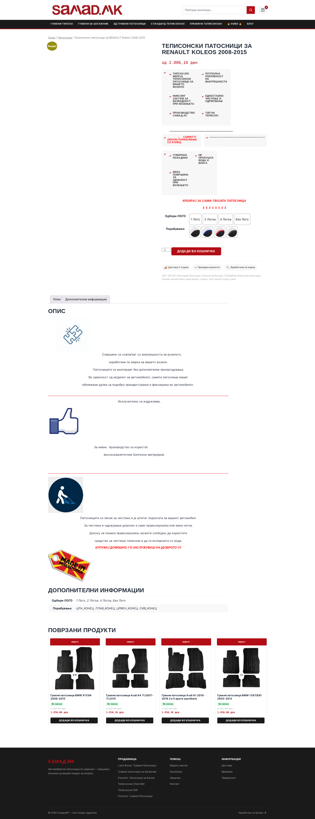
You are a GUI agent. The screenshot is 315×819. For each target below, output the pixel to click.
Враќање (227, 771)
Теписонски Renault (212, 275)
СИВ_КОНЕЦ (148, 608)
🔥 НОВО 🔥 (234, 23)
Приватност (229, 777)
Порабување (175, 229)
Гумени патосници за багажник (137, 771)
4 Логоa (105, 600)
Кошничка (176, 771)
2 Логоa (92, 600)
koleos (226, 279)
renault (218, 279)
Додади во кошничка (196, 251)
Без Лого (119, 600)
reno (211, 279)
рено (233, 279)
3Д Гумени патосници (130, 23)
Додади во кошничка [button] (74, 720)
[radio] (195, 219)
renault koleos (178, 279)
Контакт (174, 783)
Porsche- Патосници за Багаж (136, 777)
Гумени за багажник (93, 23)
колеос (204, 279)
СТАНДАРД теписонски (168, 23)
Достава (227, 765)
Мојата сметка (179, 765)
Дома (51, 37)
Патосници (65, 37)
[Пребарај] (251, 10)
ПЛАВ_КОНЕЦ (105, 608)
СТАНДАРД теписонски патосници (242, 275)
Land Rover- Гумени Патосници (137, 765)
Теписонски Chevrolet (131, 783)
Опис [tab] (57, 299)
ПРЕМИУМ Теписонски (206, 23)
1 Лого (80, 600)
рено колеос (192, 279)
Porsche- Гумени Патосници (135, 796)
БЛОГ (250, 23)
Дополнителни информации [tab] (86, 299)
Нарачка (175, 777)
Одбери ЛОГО (175, 216)
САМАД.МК (61, 761)
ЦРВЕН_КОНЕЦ (127, 608)
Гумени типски (62, 23)
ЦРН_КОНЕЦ (85, 608)
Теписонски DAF (128, 790)
